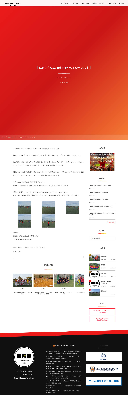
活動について (104, 291)
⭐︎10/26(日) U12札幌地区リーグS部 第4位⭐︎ (22, 293)
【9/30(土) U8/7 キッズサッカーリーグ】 (64, 293)
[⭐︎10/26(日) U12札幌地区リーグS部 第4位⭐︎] (22, 280)
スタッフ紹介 (104, 256)
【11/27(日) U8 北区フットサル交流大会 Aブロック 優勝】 (43, 293)
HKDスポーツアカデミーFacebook (102, 312)
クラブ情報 (103, 273)
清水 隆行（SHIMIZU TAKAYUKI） (106, 282)
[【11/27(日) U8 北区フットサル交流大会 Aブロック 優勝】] (43, 280)
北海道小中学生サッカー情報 (65, 345)
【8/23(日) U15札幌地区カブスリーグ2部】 (100, 185)
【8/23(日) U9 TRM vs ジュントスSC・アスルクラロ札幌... (102, 214)
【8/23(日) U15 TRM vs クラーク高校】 (99, 199)
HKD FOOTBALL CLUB (13, 4)
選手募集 (103, 265)
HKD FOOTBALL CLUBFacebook (102, 319)
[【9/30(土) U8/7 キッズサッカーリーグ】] (64, 280)
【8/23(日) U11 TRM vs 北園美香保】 (98, 192)
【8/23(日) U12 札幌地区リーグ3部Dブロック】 (101, 206)
